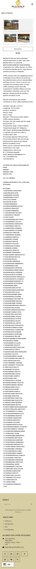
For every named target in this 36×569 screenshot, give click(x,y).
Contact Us (8, 521)
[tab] (18, 49)
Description (18, 49)
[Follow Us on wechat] (11, 559)
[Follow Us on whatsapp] (17, 559)
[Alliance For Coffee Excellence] (17, 4)
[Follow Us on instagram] (17, 553)
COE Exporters (9, 529)
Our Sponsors (9, 524)
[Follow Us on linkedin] (11, 553)
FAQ (6, 527)
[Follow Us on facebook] (5, 553)
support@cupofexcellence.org (14, 547)
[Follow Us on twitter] (24, 553)
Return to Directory (7, 13)
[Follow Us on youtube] (5, 559)
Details (18, 53)
